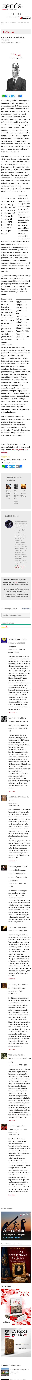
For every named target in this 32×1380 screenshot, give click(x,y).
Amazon (15, 450)
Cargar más (16, 1201)
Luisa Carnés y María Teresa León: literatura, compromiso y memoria (18, 721)
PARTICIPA (26, 17)
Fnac (21, 450)
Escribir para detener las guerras (23, 493)
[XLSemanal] (25, 18)
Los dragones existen (17, 927)
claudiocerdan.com (20, 566)
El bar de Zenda (14, 1372)
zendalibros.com (13, 805)
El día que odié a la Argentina (19, 1369)
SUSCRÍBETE (18, 17)
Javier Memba (23, 1065)
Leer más (11, 712)
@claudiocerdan (19, 568)
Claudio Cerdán (14, 43)
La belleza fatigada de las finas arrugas (8, 494)
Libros (7, 22)
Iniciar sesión (26, 608)
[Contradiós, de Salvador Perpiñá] (16, 70)
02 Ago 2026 (13, 1374)
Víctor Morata (23, 930)
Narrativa (14, 22)
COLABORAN (10, 17)
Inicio (2, 22)
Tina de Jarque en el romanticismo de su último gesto (19, 1058)
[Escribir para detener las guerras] (23, 486)
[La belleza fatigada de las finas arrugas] (8, 486)
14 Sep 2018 (4, 42)
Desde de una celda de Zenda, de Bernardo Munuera (17, 643)
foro (16, 582)
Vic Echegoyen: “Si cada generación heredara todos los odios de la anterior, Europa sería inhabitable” (18, 873)
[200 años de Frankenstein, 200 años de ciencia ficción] (16, 486)
